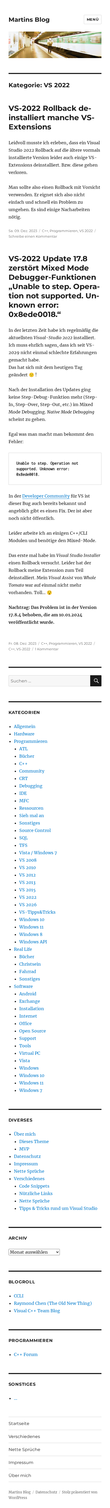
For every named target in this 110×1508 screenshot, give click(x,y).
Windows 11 (31, 927)
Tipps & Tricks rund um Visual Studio (58, 1208)
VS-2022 (23, 649)
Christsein (30, 964)
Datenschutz (27, 1156)
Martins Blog (29, 19)
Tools (25, 1045)
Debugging (30, 785)
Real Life (23, 949)
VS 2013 (27, 882)
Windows (29, 1068)
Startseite (19, 1423)
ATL (23, 748)
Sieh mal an (31, 815)
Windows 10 (31, 919)
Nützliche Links (36, 1193)
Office (25, 1023)
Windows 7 (30, 1090)
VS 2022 (86, 231)
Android (27, 993)
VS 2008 (28, 860)
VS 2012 (27, 875)
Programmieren (64, 231)
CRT (23, 778)
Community (31, 771)
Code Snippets (34, 1186)
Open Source (32, 1031)
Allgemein (25, 726)
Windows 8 (30, 934)
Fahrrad (27, 971)
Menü (93, 19)
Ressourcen (31, 808)
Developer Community (46, 496)
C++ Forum (26, 1354)
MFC (24, 800)
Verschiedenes (29, 1178)
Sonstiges (29, 823)
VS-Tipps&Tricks (37, 912)
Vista (24, 1060)
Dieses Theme (34, 1141)
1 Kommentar (46, 649)
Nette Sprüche (29, 1171)
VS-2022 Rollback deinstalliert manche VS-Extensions (52, 117)
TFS (23, 845)
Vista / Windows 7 (38, 852)
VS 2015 (27, 889)
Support (27, 1038)
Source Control (35, 830)
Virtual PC (29, 1053)
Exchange (29, 1001)
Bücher (26, 756)
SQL (23, 837)
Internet (28, 1016)
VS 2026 (28, 904)
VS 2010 (27, 867)
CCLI (18, 1295)
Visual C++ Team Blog (37, 1310)
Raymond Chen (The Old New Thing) (53, 1303)
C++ (45, 231)
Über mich (25, 1134)
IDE (23, 793)
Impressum (26, 1163)
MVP (24, 1149)
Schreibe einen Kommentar (33, 236)
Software (23, 986)
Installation (31, 1008)
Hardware (24, 733)
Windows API (33, 941)
